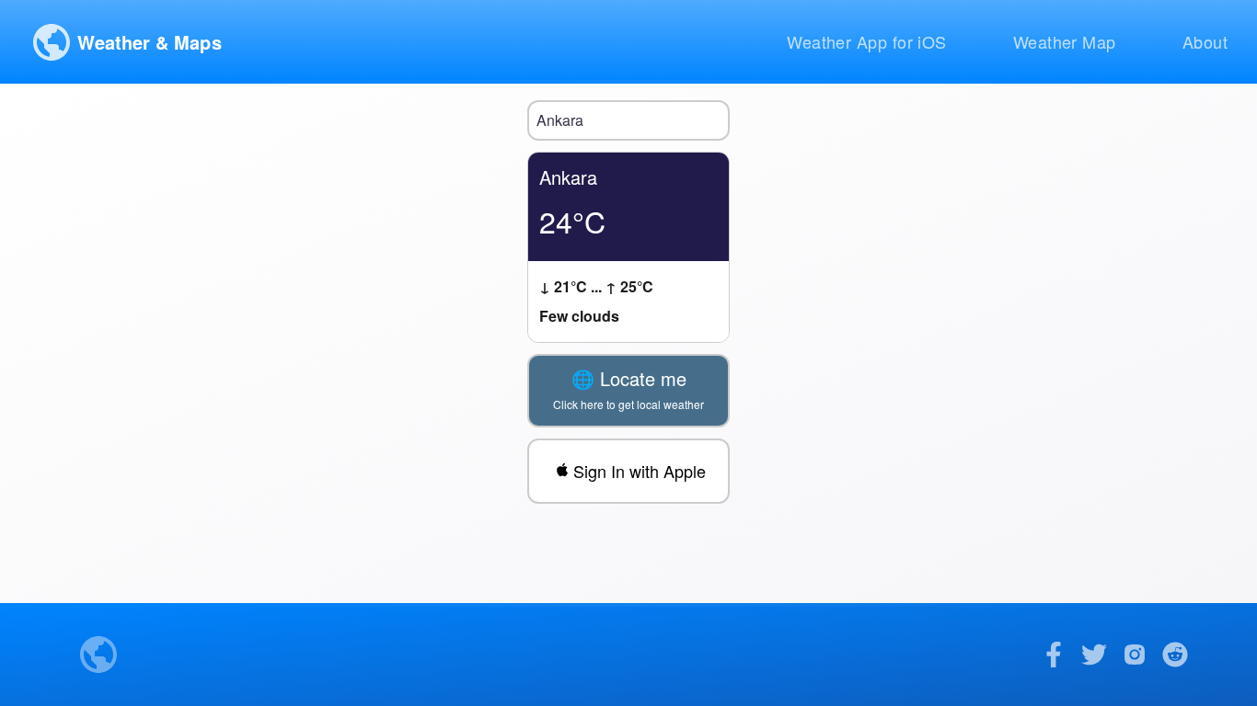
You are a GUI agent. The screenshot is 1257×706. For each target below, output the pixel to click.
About (1205, 41)
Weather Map (1064, 41)
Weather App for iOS (867, 41)
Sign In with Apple (639, 471)
